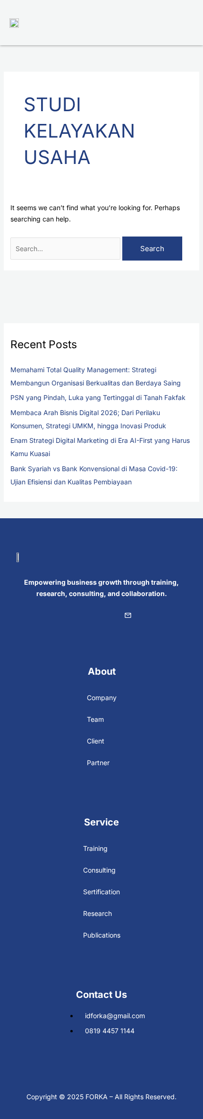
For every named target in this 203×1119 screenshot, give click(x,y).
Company (102, 698)
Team (95, 719)
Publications (101, 935)
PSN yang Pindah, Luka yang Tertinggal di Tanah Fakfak (98, 397)
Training (95, 848)
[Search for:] (66, 249)
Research (97, 913)
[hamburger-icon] (183, 22)
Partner (98, 763)
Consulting (99, 870)
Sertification (101, 892)
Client (95, 741)
